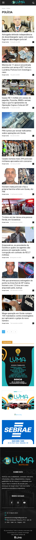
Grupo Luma (5, 42)
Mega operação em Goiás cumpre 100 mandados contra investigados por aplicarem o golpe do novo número (17, 317)
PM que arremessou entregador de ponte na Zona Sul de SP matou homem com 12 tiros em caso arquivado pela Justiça (17, 284)
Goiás (3, 155)
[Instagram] (18, 502)
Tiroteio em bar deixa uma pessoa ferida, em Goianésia (17, 218)
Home (3, 8)
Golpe (3, 310)
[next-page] (15, 331)
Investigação (5, 214)
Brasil (3, 94)
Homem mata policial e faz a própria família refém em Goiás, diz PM (17, 189)
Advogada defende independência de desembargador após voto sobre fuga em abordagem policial (17, 37)
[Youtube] (24, 502)
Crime (3, 127)
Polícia (4, 31)
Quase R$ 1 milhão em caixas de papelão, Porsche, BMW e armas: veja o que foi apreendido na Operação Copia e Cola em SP (16, 101)
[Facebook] (11, 502)
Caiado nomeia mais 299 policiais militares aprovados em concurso (17, 160)
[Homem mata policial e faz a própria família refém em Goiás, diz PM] (18, 176)
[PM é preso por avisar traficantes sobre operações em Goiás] (18, 120)
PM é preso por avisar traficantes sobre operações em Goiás (16, 132)
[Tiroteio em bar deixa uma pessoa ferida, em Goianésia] (18, 207)
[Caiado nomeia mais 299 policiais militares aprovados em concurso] (18, 148)
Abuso (4, 277)
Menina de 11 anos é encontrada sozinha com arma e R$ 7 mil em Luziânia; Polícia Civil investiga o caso (16, 68)
